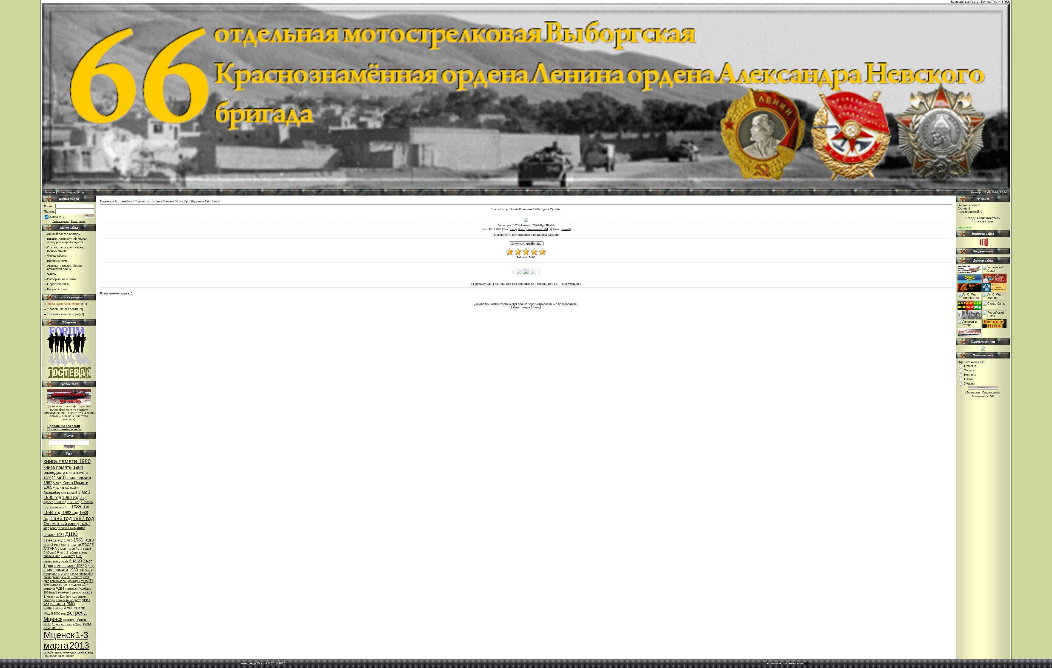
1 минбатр (68, 556)
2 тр (83, 498)
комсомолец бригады (65, 581)
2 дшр (89, 566)
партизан (71, 588)
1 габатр (87, 502)
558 (539, 283)
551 (497, 283)
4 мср (71, 548)
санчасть (62, 600)
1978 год (60, 502)
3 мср (55, 545)
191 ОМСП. (58, 604)
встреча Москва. (75, 620)
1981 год (82, 540)
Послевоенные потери (63, 314)
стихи (84, 581)
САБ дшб (50, 552)
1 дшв (56, 624)
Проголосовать (991, 392)
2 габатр (72, 552)
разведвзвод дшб (56, 561)
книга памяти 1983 (61, 570)
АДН (60, 588)
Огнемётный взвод (61, 523)
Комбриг (66, 596)
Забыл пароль (61, 221)
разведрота (54, 472)
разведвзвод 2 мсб (57, 577)
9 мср (61, 552)
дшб (71, 533)
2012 (47, 624)
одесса (48, 502)
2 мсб (59, 477)
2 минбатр (57, 507)
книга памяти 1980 (67, 461)
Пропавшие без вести (62, 309)
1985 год (80, 506)
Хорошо (969, 370)
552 (503, 283)
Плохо (968, 379)
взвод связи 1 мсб (63, 528)
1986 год (61, 518)
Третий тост (143, 201)
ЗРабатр (76, 577)
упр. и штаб (61, 487)
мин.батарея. (53, 652)
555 (520, 283)
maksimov (964, 227)
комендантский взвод (78, 652)
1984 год (53, 512)
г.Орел (77, 624)
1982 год (70, 513)
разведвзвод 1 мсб (58, 540)
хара (88, 592)
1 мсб (84, 492)
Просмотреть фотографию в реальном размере (526, 234)
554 (514, 283)
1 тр (67, 507)
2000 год (59, 613)
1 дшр (48, 566)
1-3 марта (66, 640)
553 (508, 283)
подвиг (74, 487)
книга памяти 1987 (69, 566)
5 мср (57, 483)
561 (556, 283)
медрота (75, 600)
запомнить (56, 216)
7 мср (87, 561)
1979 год (73, 502)
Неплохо (970, 374)
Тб (91, 581)
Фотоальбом (123, 201)
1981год (49, 592)
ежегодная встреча (57, 584)
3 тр (46, 507)
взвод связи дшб (81, 573)
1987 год (83, 518)
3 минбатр (63, 592)
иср (56, 596)
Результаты (973, 392)
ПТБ (79, 556)
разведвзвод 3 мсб (58, 608)
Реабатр (85, 588)
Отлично (970, 366)
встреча (66, 624)
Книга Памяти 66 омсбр (63, 303)
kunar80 (566, 229)
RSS (1007, 1)
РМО (71, 604)
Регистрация (66, 192)
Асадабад (52, 493)
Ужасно (969, 383)
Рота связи (83, 548)
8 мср (84, 524)
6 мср (62, 549)
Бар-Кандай (69, 492)
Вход (80, 192)
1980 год (52, 497)
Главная (50, 192)
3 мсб (75, 560)
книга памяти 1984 (63, 467)
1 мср (48, 596)
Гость (974, 1)
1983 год (70, 497)
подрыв (76, 584)
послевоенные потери (59, 655)
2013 (79, 645)
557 (533, 283)
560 (550, 283)
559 (544, 283)
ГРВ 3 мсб (86, 570)
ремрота (78, 592)
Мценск (59, 635)
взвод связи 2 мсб (56, 573)
